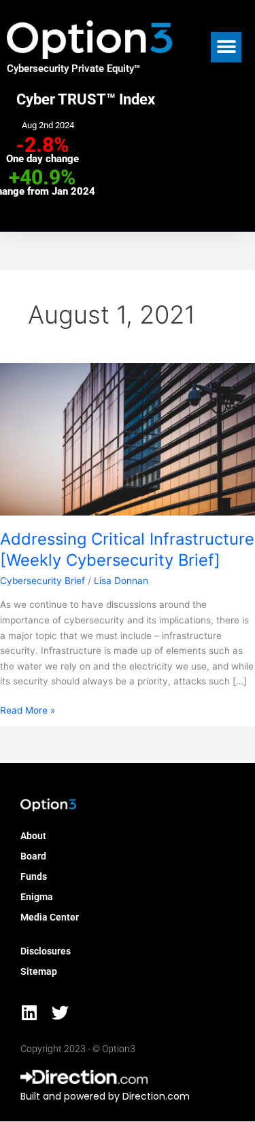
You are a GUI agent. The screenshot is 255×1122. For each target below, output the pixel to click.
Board (33, 856)
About (33, 835)
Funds (33, 876)
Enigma (36, 896)
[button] (226, 47)
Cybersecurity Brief (42, 580)
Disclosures (45, 951)
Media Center (49, 917)
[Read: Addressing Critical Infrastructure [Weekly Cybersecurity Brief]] (127, 438)
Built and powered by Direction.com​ (105, 1096)
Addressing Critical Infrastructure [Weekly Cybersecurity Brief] (127, 549)
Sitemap (38, 971)
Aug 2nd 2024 (48, 125)
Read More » (27, 709)
